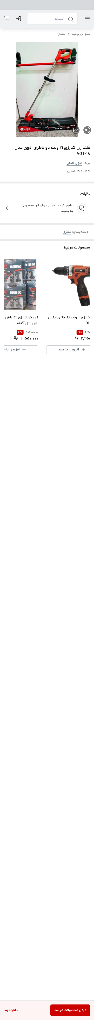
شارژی (61, 34)
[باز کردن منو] (86, 19)
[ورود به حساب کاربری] (19, 19)
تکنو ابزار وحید (81, 34)
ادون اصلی (74, 163)
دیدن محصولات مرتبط (70, 1010)
